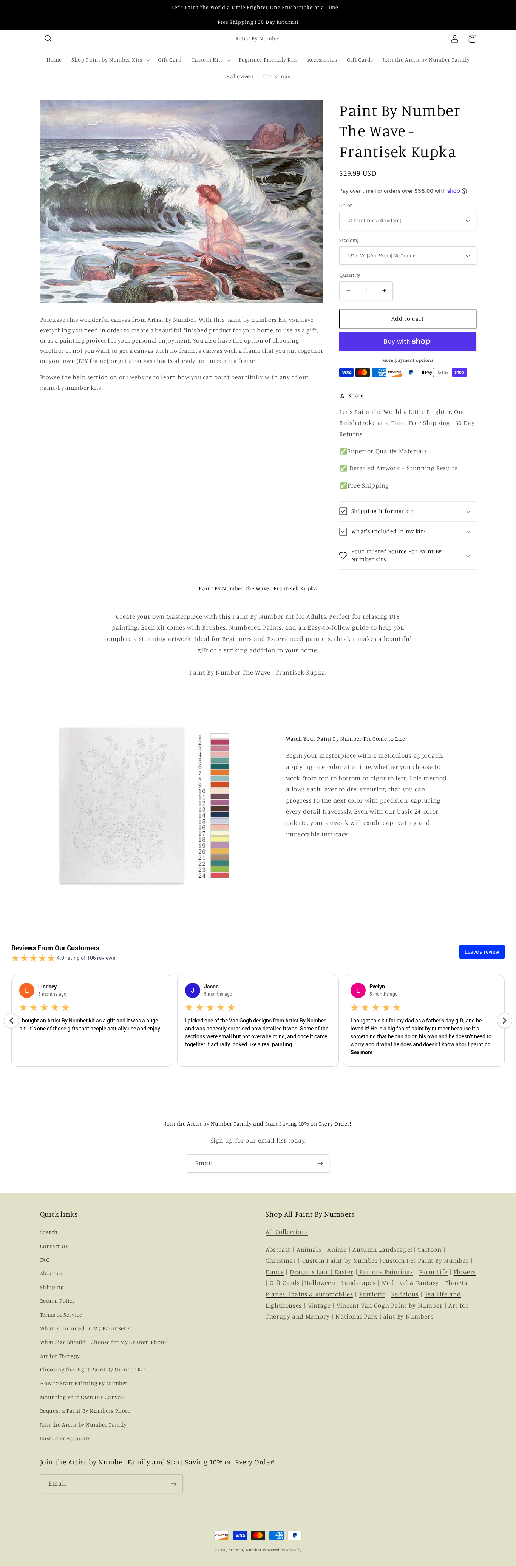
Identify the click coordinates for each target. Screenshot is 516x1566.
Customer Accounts (65, 1438)
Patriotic (372, 1294)
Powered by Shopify (282, 1549)
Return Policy (57, 1300)
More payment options (408, 360)
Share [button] (355, 395)
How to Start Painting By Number (84, 1383)
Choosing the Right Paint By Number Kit (92, 1369)
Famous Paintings (385, 1272)
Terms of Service (61, 1314)
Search (49, 1232)
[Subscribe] (320, 1163)
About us (51, 1273)
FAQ (45, 1259)
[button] (48, 39)
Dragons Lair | (312, 1272)
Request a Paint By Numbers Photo (85, 1410)
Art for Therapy (60, 1356)
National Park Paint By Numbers (384, 1316)
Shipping (52, 1287)
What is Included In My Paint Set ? (85, 1328)
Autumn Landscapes (382, 1249)
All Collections (287, 1232)
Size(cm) (348, 240)
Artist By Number (245, 1549)
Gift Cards (285, 1282)
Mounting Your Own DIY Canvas (82, 1397)
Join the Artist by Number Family (83, 1424)
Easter (344, 1272)
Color (345, 205)
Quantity (349, 275)
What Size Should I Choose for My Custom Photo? (104, 1342)
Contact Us (54, 1246)
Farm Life (433, 1272)
